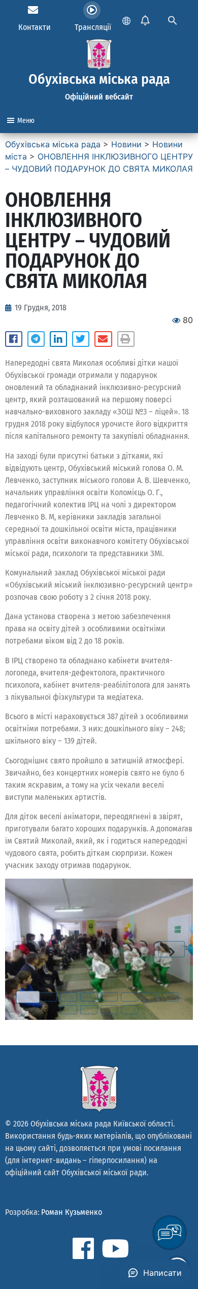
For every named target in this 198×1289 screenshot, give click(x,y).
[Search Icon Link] (173, 19)
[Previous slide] (26, 949)
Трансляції (93, 27)
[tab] (28, 996)
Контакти (34, 27)
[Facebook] (83, 1248)
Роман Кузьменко (71, 1212)
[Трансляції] (92, 10)
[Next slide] (171, 949)
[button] (13, 339)
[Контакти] (33, 10)
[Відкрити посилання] (99, 949)
